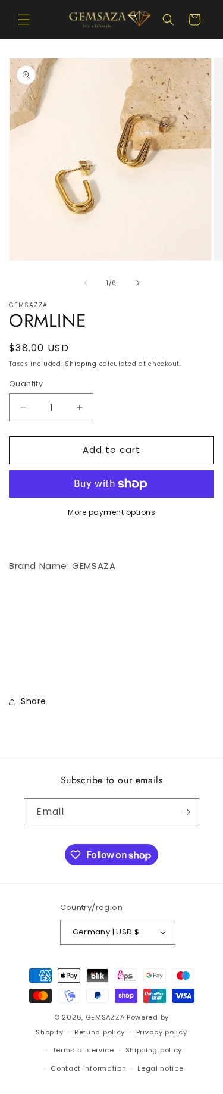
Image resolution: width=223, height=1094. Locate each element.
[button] (24, 20)
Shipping (81, 364)
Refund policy (99, 1032)
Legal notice (160, 1068)
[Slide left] (86, 283)
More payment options (111, 512)
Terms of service (83, 1050)
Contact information (88, 1068)
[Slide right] (138, 283)
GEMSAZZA (105, 1017)
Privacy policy (161, 1032)
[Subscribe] (185, 812)
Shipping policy (154, 1050)
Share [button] (33, 701)
